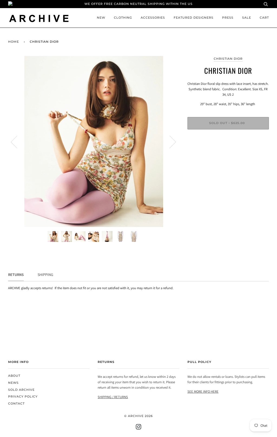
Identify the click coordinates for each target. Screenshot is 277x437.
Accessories (153, 17)
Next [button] (169, 141)
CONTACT (16, 403)
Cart (264, 17)
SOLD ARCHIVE (21, 390)
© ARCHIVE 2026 (138, 416)
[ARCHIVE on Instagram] (138, 428)
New (101, 17)
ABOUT (14, 376)
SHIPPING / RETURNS (113, 397)
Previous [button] (17, 141)
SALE (246, 17)
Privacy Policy (23, 396)
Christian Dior (228, 59)
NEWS (13, 383)
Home (13, 42)
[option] (93, 141)
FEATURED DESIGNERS (193, 17)
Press (227, 17)
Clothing (123, 17)
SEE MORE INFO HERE (203, 391)
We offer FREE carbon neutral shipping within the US (138, 4)
